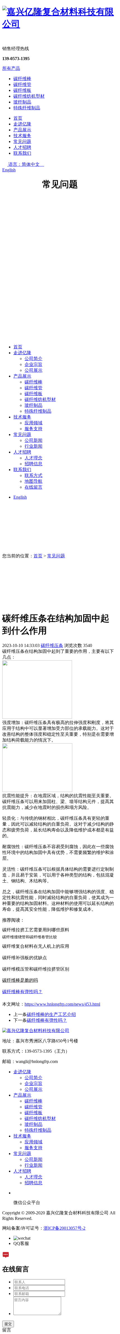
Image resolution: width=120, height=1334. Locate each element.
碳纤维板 (22, 90)
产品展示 (22, 129)
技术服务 (22, 135)
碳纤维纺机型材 (29, 96)
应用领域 (33, 422)
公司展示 (33, 370)
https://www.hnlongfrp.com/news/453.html (62, 1004)
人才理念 (33, 458)
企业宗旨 (33, 364)
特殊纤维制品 (26, 107)
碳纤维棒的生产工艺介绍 (51, 1014)
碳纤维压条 (52, 645)
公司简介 (33, 358)
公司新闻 (33, 440)
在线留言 (33, 487)
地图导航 (33, 481)
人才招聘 (22, 147)
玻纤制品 (22, 102)
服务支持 (33, 428)
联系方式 (33, 475)
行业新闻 (33, 446)
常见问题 (22, 141)
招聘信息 (33, 463)
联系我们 (22, 153)
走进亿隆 (22, 124)
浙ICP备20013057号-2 (64, 1228)
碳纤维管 (22, 84)
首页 (17, 118)
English (9, 170)
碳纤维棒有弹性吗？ (47, 1020)
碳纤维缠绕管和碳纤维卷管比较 (29, 937)
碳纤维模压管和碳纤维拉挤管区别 (35, 969)
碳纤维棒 (22, 78)
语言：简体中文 (26, 164)
